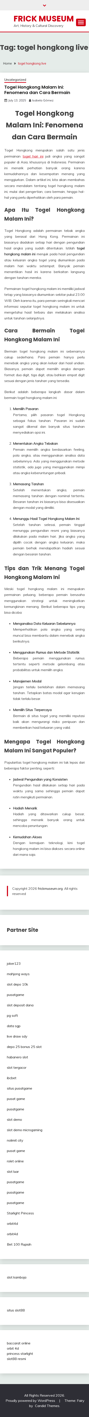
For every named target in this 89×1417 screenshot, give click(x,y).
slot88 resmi (16, 1359)
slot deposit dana (20, 1005)
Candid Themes (47, 1406)
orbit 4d (13, 1348)
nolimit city (15, 1140)
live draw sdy (17, 1036)
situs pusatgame (19, 1088)
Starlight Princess (20, 1213)
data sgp (14, 1026)
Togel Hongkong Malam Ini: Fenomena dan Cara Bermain (37, 90)
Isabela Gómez (43, 100)
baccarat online (18, 1343)
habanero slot (17, 1057)
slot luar (13, 1171)
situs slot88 (16, 1310)
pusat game (16, 1099)
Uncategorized (15, 80)
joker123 (14, 963)
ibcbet (11, 1078)
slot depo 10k (17, 984)
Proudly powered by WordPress (31, 1400)
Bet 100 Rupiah (19, 1244)
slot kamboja (16, 1277)
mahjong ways (18, 974)
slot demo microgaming (24, 1130)
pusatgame (15, 994)
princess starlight (20, 1353)
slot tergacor (16, 1067)
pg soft (12, 1015)
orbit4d (12, 1223)
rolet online (15, 1161)
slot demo (14, 1119)
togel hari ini (33, 156)
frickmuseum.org (50, 888)
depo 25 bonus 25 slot (24, 1046)
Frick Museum (44, 18)
